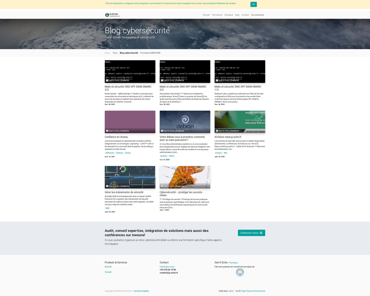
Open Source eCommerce (253, 291)
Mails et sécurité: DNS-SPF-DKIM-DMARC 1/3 (238, 88)
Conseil (108, 272)
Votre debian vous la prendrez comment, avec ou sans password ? (182, 138)
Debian (171, 156)
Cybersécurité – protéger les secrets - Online (182, 194)
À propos (233, 262)
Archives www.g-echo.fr (228, 137)
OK (253, 4)
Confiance (119, 153)
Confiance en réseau (116, 137)
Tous (115, 53)
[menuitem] (206, 15)
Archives (163, 156)
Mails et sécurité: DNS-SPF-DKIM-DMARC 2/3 (183, 88)
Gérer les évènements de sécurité (124, 192)
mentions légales (141, 291)
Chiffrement (110, 153)
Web (225, 153)
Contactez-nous (249, 232)
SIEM (107, 208)
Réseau (128, 153)
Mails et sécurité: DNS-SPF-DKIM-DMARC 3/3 (128, 88)
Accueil (108, 267)
